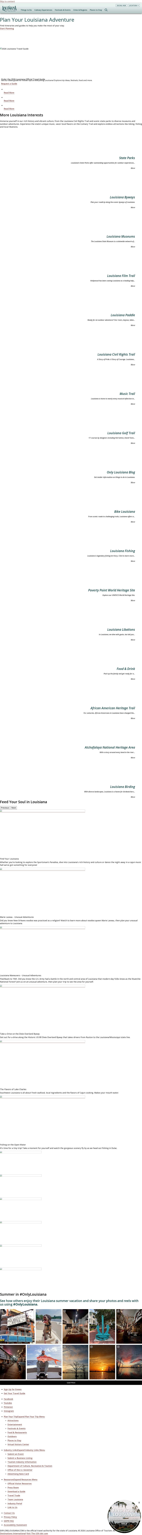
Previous (5, 807)
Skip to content (7, 1)
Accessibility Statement (15, 1525)
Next (13, 807)
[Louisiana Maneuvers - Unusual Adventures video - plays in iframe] (42, 927)
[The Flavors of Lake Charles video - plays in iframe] (42, 1041)
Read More (9, 92)
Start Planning (7, 28)
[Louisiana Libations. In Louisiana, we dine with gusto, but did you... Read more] (71, 607)
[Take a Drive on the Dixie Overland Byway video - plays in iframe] (42, 986)
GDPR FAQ (9, 1521)
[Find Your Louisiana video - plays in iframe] (42, 811)
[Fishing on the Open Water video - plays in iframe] (42, 1097)
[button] (24, 1416)
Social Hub (121, 5)
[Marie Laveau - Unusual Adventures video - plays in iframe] (42, 869)
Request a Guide (9, 83)
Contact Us (9, 1513)
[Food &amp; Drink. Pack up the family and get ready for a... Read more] (71, 647)
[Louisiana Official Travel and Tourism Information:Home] (9, 9)
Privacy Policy (10, 1517)
